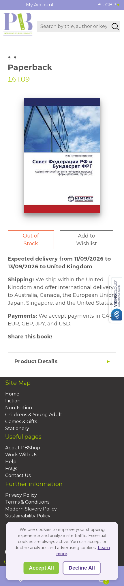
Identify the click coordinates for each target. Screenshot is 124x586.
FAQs (11, 468)
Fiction (12, 401)
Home (12, 394)
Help (10, 461)
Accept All (41, 568)
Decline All (82, 568)
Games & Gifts (21, 421)
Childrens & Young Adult (33, 414)
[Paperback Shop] (18, 24)
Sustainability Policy (27, 516)
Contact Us (18, 475)
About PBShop (22, 448)
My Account (40, 4)
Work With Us (21, 454)
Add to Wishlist (86, 240)
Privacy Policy (21, 495)
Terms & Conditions (27, 502)
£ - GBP (107, 4)
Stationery (17, 428)
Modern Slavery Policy (31, 509)
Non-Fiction (18, 407)
